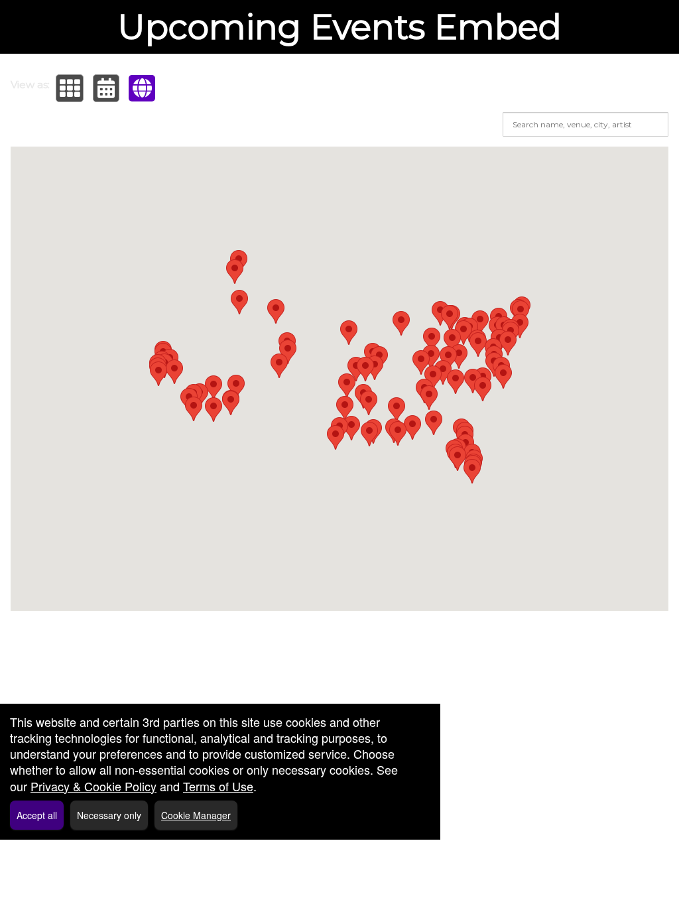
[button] (70, 88)
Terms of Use (218, 786)
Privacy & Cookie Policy (93, 786)
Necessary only (109, 815)
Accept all (37, 815)
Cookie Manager (196, 815)
